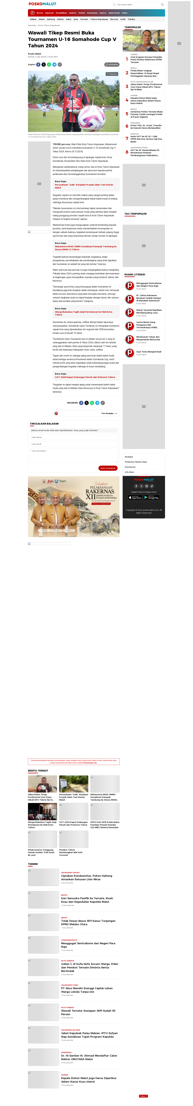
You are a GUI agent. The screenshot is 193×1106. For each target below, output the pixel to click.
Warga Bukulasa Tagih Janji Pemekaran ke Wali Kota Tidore (83, 313)
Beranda (32, 25)
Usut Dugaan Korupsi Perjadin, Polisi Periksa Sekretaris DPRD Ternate (146, 59)
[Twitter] (44, 64)
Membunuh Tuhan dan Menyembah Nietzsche (148, 338)
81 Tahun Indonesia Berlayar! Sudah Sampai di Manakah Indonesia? (148, 298)
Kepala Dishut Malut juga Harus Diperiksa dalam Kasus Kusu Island (88, 1079)
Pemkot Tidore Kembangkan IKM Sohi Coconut (70, 852)
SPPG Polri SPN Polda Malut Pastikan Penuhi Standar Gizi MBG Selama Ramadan (104, 825)
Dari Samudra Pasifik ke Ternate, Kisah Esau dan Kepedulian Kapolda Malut (87, 900)
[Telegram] (54, 64)
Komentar (113, 64)
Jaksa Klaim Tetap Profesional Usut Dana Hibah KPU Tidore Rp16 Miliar (40, 798)
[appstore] (135, 497)
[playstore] (151, 497)
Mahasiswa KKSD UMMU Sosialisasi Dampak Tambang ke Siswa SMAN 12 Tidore (86, 248)
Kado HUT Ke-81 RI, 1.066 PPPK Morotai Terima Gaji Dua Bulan (146, 139)
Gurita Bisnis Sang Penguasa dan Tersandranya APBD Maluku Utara (146, 326)
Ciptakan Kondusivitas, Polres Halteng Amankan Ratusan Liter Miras (86, 877)
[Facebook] (38, 64)
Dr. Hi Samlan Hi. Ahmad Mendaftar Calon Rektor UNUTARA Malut (89, 1057)
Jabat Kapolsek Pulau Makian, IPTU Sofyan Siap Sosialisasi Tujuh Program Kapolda (89, 1035)
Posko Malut (34, 54)
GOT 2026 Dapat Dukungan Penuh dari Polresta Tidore (85, 377)
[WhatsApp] (49, 64)
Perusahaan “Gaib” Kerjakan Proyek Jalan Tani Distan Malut (84, 186)
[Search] (162, 4)
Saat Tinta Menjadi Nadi (148, 352)
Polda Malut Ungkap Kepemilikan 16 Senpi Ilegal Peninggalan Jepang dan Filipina (145, 75)
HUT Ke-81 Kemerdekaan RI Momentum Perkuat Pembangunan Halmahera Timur (145, 154)
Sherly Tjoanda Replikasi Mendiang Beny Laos (149, 311)
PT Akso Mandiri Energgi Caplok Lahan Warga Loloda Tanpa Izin (87, 990)
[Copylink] (60, 64)
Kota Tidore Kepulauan (49, 25)
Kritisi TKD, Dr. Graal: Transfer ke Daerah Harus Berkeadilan (146, 126)
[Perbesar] (74, 130)
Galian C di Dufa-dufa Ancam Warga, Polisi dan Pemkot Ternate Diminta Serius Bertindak (89, 967)
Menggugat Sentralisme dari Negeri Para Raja (88, 945)
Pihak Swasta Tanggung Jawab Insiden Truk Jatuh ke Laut (41, 852)
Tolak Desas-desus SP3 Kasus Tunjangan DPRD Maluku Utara (88, 922)
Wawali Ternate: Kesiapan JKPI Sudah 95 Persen (88, 1012)
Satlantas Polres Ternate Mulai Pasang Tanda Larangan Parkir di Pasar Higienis (147, 114)
